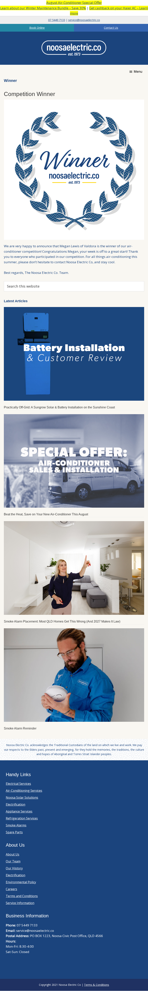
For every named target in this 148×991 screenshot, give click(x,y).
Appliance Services (19, 811)
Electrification (15, 804)
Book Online (37, 27)
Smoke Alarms (16, 825)
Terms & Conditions (96, 985)
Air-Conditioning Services (24, 790)
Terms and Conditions (22, 896)
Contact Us (111, 27)
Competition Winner (29, 94)
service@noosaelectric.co (84, 20)
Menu (138, 71)
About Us (12, 854)
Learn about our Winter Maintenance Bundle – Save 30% (43, 8)
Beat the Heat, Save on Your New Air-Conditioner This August (46, 514)
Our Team (13, 861)
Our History (14, 868)
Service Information (20, 903)
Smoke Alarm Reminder (20, 728)
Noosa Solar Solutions (22, 797)
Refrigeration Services (22, 818)
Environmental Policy (21, 882)
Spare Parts (14, 832)
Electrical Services (18, 784)
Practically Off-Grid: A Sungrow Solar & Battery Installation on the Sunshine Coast (59, 407)
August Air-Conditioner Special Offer (74, 2)
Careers (11, 889)
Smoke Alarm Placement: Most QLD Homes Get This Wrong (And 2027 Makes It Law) (62, 621)
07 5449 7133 (56, 20)
